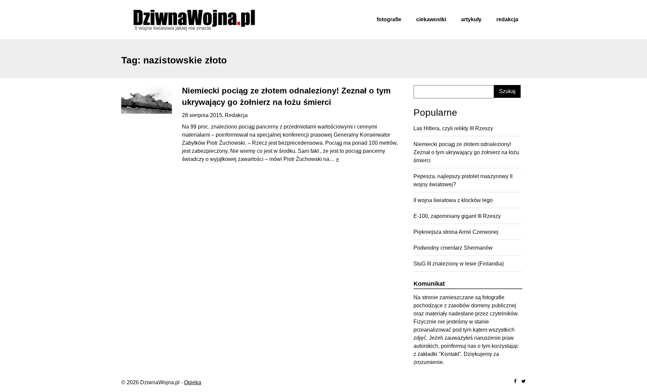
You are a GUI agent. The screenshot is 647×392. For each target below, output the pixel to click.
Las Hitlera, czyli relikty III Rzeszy (453, 128)
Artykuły (471, 19)
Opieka (192, 382)
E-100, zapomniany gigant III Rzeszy (457, 216)
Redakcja (507, 19)
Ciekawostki (431, 19)
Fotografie (389, 19)
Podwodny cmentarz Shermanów (453, 248)
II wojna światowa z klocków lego (453, 200)
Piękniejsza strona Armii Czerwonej (455, 232)
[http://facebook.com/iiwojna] (515, 381)
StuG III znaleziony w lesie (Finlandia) (458, 264)
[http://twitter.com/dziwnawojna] (523, 381)
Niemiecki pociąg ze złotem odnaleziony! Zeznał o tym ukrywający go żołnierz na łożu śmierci (466, 152)
